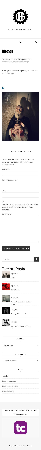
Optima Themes (26, 446)
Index (13, 278)
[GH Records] (20, 17)
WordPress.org (8, 391)
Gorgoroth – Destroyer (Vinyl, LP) (20, 327)
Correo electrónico (9, 180)
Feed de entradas (9, 381)
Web (4, 191)
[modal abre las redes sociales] (3, 88)
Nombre (6, 169)
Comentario (7, 214)
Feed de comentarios (10, 386)
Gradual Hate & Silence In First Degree (21, 303)
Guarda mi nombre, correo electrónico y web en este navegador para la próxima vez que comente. (20, 207)
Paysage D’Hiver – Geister (19, 314)
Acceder (5, 376)
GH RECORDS (15, 290)
